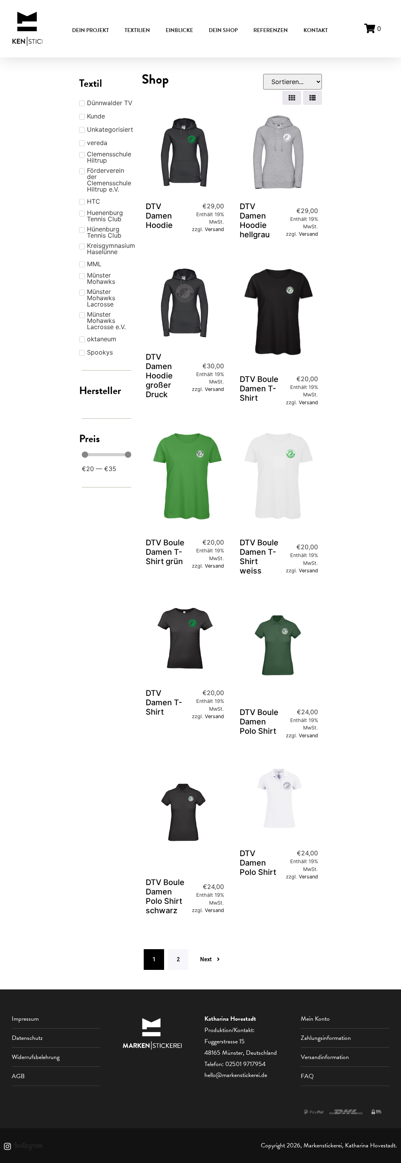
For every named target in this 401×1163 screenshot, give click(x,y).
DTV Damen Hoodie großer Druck (159, 375)
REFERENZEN (270, 30)
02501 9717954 (245, 1064)
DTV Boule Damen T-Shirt (259, 389)
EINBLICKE (179, 30)
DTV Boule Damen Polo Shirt (259, 722)
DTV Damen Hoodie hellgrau (255, 220)
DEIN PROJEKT (90, 30)
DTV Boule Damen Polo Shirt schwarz (165, 896)
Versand (214, 229)
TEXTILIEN (137, 30)
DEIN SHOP (223, 30)
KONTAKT (315, 30)
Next (206, 959)
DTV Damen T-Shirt (164, 702)
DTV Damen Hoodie (159, 216)
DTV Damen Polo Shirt (258, 863)
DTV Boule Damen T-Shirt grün (165, 552)
